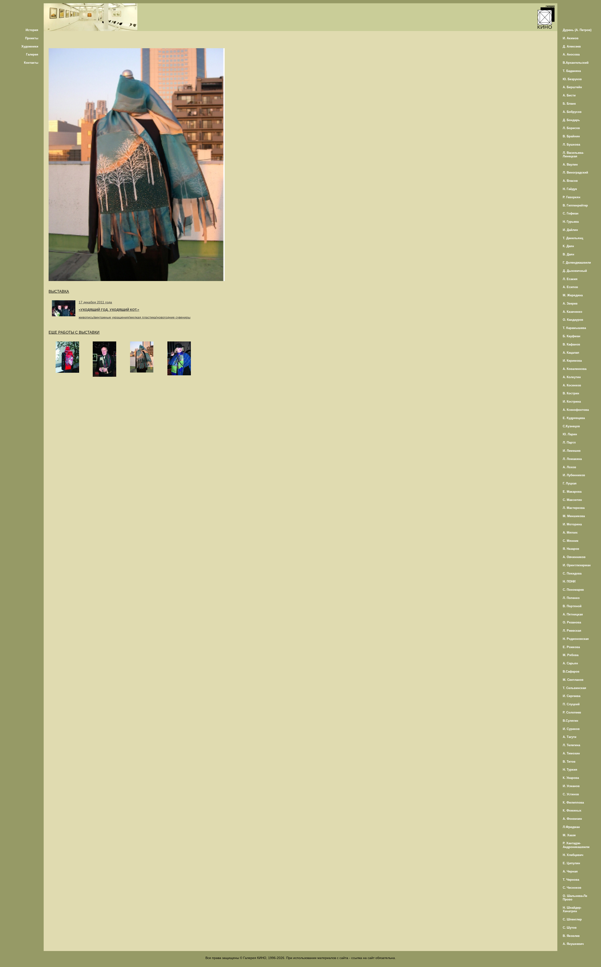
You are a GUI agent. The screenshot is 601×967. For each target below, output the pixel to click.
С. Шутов (570, 927)
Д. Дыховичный (575, 271)
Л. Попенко (571, 598)
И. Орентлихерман (577, 565)
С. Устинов (571, 794)
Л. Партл (569, 442)
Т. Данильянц (573, 238)
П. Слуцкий (571, 704)
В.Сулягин (570, 720)
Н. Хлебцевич (573, 855)
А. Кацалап (571, 352)
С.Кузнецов (571, 426)
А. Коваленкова (574, 369)
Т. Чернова (571, 879)
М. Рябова (570, 655)
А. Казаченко (572, 311)
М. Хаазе (569, 835)
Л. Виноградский (575, 172)
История (32, 30)
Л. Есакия (570, 279)
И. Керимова (572, 360)
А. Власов (570, 180)
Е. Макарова (572, 491)
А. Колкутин (572, 377)
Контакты (31, 62)
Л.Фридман (571, 827)
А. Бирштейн (572, 87)
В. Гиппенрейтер (575, 205)
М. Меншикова (574, 516)
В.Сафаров (571, 671)
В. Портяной (572, 606)
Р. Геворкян (571, 197)
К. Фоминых (572, 810)
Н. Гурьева (571, 221)
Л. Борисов (571, 128)
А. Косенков (572, 385)
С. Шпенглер (572, 919)
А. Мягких (570, 532)
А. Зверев (570, 303)
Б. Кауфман (571, 336)
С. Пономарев (573, 589)
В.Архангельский (576, 62)
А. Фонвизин (572, 818)
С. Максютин (572, 500)
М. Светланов (573, 680)
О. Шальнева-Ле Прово (575, 897)
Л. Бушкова (571, 144)
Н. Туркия (570, 769)
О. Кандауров (573, 319)
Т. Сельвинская (574, 688)
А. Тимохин (571, 753)
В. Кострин (571, 393)
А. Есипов (570, 287)
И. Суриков (571, 729)
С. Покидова (572, 573)
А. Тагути (569, 737)
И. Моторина (572, 524)
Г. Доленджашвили (577, 262)
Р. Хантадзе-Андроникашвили (576, 844)
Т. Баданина (572, 71)
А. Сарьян (570, 663)
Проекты (31, 38)
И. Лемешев (572, 450)
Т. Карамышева (574, 328)
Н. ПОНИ (569, 581)
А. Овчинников (574, 557)
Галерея (32, 54)
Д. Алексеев (572, 46)
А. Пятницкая (573, 614)
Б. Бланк (569, 103)
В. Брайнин (571, 136)
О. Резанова (572, 622)
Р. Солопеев (572, 712)
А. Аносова (571, 54)
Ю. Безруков (572, 79)
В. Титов (569, 761)
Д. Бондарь (571, 120)
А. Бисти (569, 95)
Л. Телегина (571, 745)
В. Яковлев (571, 936)
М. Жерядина (573, 295)
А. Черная (570, 871)
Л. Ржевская (572, 630)
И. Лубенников (574, 475)
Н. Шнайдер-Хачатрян (572, 909)
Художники (29, 46)
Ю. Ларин (570, 434)
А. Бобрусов (572, 112)
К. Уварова (571, 778)
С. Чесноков (572, 887)
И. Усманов (571, 786)
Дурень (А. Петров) (577, 30)
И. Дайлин (570, 230)
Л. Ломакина (572, 459)
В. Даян (568, 254)
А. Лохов (569, 467)
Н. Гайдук (570, 189)
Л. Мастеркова (574, 508)
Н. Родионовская (576, 639)
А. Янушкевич (573, 944)
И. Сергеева (571, 696)
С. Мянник (570, 541)
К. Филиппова (573, 802)
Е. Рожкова (571, 647)
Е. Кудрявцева (574, 418)
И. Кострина (572, 401)
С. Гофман (570, 213)
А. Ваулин (570, 164)
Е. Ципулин (571, 863)
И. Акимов (570, 38)
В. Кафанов (571, 344)
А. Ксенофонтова (576, 410)
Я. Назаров (571, 549)
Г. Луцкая (570, 483)
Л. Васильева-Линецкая (573, 154)
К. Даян (568, 246)
